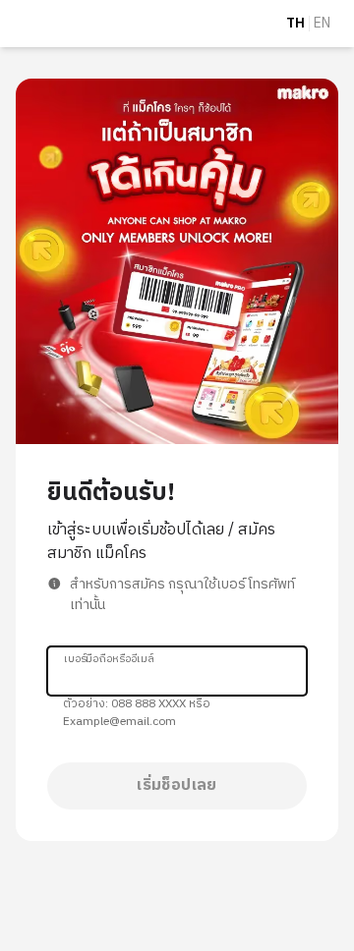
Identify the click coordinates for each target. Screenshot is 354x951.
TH (295, 23)
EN (322, 23)
